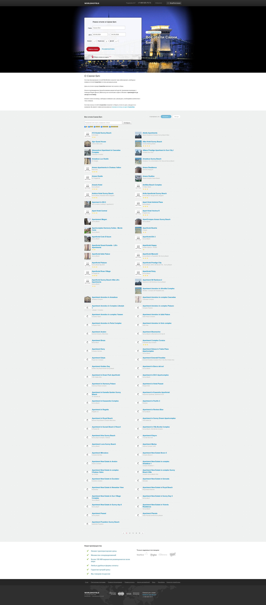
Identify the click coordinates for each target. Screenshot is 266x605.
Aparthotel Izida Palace (101, 254)
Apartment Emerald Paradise (154, 358)
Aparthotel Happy (150, 245)
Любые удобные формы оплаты (104, 566)
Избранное (158, 3)
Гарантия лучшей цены (100, 570)
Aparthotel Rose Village (101, 271)
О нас (86, 582)
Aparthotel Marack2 (150, 254)
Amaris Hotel (97, 185)
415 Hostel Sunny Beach (101, 133)
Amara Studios (148, 176)
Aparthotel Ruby (149, 271)
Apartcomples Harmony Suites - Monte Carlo (107, 229)
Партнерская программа (98, 582)
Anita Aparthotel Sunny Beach (155, 193)
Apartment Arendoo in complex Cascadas (159, 297)
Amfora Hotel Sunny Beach (102, 193)
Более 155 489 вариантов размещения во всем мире (110, 560)
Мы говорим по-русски (100, 574)
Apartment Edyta (98, 358)
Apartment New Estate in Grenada (156, 479)
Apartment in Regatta (100, 409)
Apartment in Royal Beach (102, 418)
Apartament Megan (99, 219)
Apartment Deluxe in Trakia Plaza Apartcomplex (156, 350)
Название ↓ (166, 116)
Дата (90, 35)
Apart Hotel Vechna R (151, 211)
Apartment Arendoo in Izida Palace (156, 314)
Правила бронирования (115, 582)
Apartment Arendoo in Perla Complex (106, 323)
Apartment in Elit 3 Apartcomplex (156, 375)
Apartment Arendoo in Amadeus (105, 297)
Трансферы (161, 582)
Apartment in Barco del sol (153, 366)
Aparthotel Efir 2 (149, 237)
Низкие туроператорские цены (104, 551)
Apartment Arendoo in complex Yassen (107, 314)
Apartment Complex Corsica (154, 340)
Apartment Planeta (150, 513)
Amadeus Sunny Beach (152, 159)
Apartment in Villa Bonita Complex (156, 427)
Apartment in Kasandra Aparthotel (156, 392)
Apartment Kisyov (150, 435)
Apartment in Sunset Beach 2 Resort (106, 427)
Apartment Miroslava (100, 453)
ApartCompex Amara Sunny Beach (156, 219)
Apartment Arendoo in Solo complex (157, 323)
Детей (112, 41)
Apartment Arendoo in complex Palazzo (158, 306)
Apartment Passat (99, 513)
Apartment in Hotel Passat (153, 384)
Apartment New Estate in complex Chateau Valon (105, 471)
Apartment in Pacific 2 (151, 401)
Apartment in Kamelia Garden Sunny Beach (106, 393)
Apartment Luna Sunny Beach (104, 444)
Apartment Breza (98, 340)
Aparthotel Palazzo (99, 263)
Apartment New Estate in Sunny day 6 (107, 505)
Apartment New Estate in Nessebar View (108, 487)
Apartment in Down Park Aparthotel (106, 375)
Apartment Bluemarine (151, 332)
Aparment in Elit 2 (99, 202)
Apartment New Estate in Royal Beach (158, 487)
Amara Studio (97, 176)
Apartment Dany (98, 349)
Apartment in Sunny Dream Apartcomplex (159, 418)
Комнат (89, 41)
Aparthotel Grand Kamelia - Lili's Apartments (104, 246)
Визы (153, 582)
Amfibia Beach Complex (152, 185)
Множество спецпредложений (103, 555)
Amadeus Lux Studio (100, 159)
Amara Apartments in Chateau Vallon (106, 167)
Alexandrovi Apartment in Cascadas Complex (106, 151)
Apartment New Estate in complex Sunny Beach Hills (159, 471)
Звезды (176, 116)
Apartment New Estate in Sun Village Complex (106, 497)
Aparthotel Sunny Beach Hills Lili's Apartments (105, 281)
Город (90, 28)
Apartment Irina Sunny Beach (103, 435)
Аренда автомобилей (143, 582)
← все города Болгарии (153, 32)
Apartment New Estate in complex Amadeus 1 (156, 462)
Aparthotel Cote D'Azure (101, 237)
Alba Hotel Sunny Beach (152, 142)
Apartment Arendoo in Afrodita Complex (158, 288)
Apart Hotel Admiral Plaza (153, 202)
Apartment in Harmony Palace (104, 384)
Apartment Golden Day (101, 366)
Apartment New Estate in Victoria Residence (156, 506)
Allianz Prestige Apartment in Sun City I (158, 150)
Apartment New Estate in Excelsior (105, 479)
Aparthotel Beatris (150, 228)
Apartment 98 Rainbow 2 (152, 280)
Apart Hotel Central (99, 211)
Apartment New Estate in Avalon (104, 461)
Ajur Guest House (99, 142)
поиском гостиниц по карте (123, 107)
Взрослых (101, 41)
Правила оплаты (130, 582)
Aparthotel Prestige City (152, 263)
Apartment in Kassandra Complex (105, 401)
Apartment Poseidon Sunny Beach (105, 522)
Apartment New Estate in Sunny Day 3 (158, 496)
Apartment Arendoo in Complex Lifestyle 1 (108, 307)
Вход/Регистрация (175, 3)
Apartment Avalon (99, 332)
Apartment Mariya (150, 444)
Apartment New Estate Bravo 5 (155, 453)
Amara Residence (150, 167)
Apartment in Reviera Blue (153, 409)
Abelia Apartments (150, 133)
